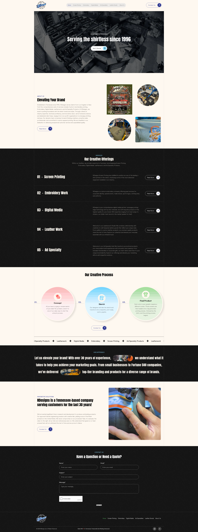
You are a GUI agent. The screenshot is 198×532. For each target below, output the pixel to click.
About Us (122, 5)
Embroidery (86, 5)
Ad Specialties (104, 5)
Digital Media (94, 5)
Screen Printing (77, 5)
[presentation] (71, 499)
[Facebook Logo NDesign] (159, 528)
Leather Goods (113, 5)
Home (69, 5)
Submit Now (99, 505)
